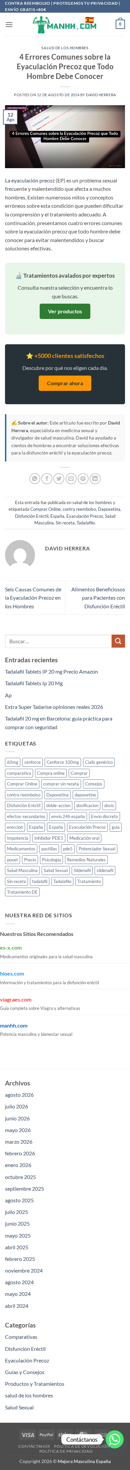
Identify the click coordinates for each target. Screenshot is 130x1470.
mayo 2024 (18, 1294)
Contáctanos (34, 1446)
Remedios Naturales (86, 859)
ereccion (15, 827)
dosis (109, 805)
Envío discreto (104, 816)
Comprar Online (45, 509)
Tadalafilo (86, 522)
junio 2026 (17, 1118)
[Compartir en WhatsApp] (34, 478)
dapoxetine (85, 794)
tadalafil (39, 881)
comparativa (19, 773)
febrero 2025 (20, 1259)
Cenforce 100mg (63, 762)
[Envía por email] (71, 478)
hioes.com (12, 973)
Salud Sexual (56, 870)
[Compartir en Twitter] (58, 478)
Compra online (51, 773)
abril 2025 (16, 1247)
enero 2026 (18, 1165)
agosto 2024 (19, 1282)
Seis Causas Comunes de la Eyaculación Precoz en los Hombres (33, 597)
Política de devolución (82, 1446)
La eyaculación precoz (30, 180)
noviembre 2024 (24, 1270)
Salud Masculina (22, 870)
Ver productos (65, 311)
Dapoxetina (109, 509)
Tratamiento (89, 881)
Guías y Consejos (24, 1372)
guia (116, 827)
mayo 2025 (18, 1235)
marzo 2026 (18, 1141)
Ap (8, 695)
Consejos (93, 783)
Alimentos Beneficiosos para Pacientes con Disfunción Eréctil (98, 597)
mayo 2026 (18, 1130)
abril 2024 (16, 1306)
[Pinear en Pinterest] (83, 478)
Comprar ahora (65, 383)
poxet (12, 859)
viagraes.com (15, 999)
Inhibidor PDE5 (48, 838)
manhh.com (13, 1025)
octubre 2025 (20, 1177)
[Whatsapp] (115, 1439)
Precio (30, 859)
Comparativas (21, 1336)
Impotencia (17, 838)
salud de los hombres (64, 48)
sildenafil (105, 870)
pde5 (68, 848)
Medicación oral (84, 838)
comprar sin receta (61, 783)
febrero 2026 (20, 1153)
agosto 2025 (19, 1200)
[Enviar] (118, 641)
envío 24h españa (68, 816)
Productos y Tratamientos (34, 1383)
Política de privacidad (65, 1451)
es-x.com (11, 947)
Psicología (51, 859)
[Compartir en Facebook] (46, 478)
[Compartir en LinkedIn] (95, 478)
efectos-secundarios (26, 816)
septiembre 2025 (24, 1188)
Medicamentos (21, 848)
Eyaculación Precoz (84, 516)
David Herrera (101, 95)
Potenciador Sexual (97, 848)
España (57, 516)
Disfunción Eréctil (31, 516)
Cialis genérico (99, 762)
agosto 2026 (19, 1094)
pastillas (49, 848)
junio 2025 (17, 1223)
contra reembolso (79, 509)
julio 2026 (16, 1106)
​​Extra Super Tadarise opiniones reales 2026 (54, 707)
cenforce (32, 762)
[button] (9, 24)
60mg (12, 762)
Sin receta (65, 522)
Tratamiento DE (22, 892)
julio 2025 (16, 1212)
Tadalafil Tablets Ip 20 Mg (34, 683)
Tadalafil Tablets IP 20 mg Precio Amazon (51, 671)
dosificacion (87, 805)
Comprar (79, 773)
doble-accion (58, 805)
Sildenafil (82, 870)
